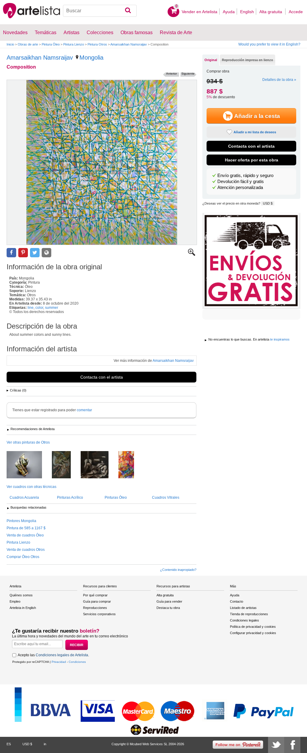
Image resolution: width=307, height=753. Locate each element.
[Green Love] (66, 465)
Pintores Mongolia (21, 521)
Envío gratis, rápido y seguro (245, 175)
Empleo (15, 601)
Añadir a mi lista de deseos (255, 132)
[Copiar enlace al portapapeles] (46, 252)
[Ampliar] (191, 254)
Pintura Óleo (51, 44)
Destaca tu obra (168, 608)
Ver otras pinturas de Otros (28, 442)
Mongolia (91, 57)
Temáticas (45, 32)
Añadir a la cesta (257, 116)
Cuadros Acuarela (24, 497)
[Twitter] (276, 745)
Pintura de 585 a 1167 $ (26, 528)
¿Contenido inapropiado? (178, 569)
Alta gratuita (271, 11)
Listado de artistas (243, 608)
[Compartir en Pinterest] (23, 252)
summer (51, 308)
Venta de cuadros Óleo (25, 535)
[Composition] (102, 162)
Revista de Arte (176, 32)
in (45, 744)
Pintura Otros (97, 44)
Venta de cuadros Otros (26, 550)
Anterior (171, 73)
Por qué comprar (95, 595)
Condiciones (77, 661)
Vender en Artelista (199, 11)
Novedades (15, 32)
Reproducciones (95, 608)
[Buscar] (128, 11)
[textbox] (100, 11)
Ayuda (229, 11)
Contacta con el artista (101, 377)
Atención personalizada (240, 187)
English (247, 11)
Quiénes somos (21, 595)
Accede (296, 11)
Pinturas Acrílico (70, 497)
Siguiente (188, 73)
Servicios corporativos (99, 614)
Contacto (236, 601)
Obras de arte (28, 44)
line (31, 308)
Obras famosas (137, 32)
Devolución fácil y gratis (240, 181)
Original (210, 60)
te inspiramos (280, 339)
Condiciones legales (244, 620)
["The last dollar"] (29, 465)
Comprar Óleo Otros (23, 557)
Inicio (10, 44)
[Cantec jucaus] (130, 465)
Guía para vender (169, 601)
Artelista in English (23, 608)
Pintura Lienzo (73, 44)
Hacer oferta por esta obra (251, 160)
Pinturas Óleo (116, 497)
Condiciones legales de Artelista (62, 655)
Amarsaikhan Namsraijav (128, 44)
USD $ (268, 203)
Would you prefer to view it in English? (269, 44)
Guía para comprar (97, 601)
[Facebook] (292, 745)
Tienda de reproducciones (249, 614)
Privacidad (59, 661)
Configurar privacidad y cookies (253, 633)
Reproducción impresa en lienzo (247, 60)
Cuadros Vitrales (165, 497)
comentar (84, 410)
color (39, 308)
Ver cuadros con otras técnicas (31, 487)
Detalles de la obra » (279, 80)
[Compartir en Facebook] (11, 252)
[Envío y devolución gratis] (251, 261)
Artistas (71, 32)
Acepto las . (53, 655)
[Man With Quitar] (99, 465)
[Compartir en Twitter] (35, 252)
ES (9, 744)
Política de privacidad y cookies (253, 626)
